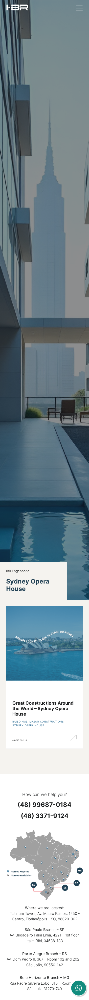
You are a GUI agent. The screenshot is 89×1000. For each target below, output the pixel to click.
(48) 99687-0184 (44, 804)
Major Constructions (46, 721)
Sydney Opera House (28, 725)
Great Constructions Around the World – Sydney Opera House (42, 708)
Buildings (19, 721)
